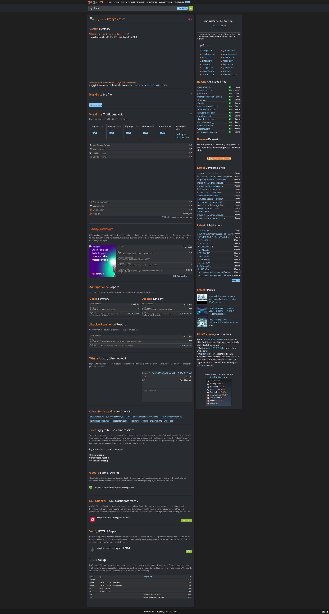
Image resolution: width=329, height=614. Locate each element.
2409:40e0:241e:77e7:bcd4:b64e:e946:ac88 (218, 234)
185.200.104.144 (205, 247)
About (175, 611)
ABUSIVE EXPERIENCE (165, 2)
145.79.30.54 (203, 231)
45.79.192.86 (203, 250)
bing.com (206, 64)
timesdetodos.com (206, 119)
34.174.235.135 (204, 266)
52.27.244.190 (203, 253)
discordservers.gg (205, 122)
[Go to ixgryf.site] (123, 19)
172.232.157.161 (204, 240)
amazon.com (229, 57)
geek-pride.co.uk (205, 90)
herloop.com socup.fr (208, 189)
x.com (205, 57)
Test (190, 551)
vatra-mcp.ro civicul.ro (209, 173)
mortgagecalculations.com (209, 97)
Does (112, 430)
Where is (107, 358)
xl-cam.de (202, 100)
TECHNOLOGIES (179, 2)
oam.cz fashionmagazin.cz (211, 205)
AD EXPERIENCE (152, 2)
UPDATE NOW (219, 25)
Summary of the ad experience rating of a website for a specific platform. (121, 292)
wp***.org (168, 421)
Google (104, 472)
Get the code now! (218, 377)
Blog (162, 611)
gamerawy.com (204, 87)
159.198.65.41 (203, 269)
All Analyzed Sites (151, 611)
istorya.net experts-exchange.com (214, 176)
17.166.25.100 (203, 263)
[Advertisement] (140, 61)
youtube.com (229, 50)
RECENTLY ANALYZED (128, 2)
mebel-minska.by (205, 125)
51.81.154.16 (202, 243)
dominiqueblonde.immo (100, 421)
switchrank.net (204, 116)
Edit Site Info (96, 105)
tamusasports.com (206, 113)
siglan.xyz (135, 421)
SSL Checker (113, 501)
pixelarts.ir (202, 93)
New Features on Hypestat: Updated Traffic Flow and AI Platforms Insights (221, 311)
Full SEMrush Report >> (182, 276)
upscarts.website (121, 421)
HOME (109, 2)
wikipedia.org (208, 71)
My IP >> (236, 281)
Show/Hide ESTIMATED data (215, 339)
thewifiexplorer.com (206, 109)
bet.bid (144, 421)
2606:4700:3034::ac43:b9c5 (141, 85)
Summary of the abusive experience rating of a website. (113, 330)
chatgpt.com (208, 67)
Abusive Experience (107, 324)
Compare (183, 8)
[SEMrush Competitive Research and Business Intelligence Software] (101, 229)
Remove (206, 354)
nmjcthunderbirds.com (207, 132)
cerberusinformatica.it (170, 417)
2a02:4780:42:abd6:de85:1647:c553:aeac (216, 275)
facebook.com (209, 54)
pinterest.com (208, 74)
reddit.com (228, 61)
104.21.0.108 (161, 85)
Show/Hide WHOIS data (213, 348)
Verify (104, 531)
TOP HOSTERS (140, 2)
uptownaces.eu (97, 417)
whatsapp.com (230, 74)
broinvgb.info (156, 421)
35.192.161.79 (203, 256)
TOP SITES (116, 2)
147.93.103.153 (203, 259)
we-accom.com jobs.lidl (209, 202)
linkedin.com (228, 64)
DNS (97, 560)
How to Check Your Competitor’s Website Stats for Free (223, 323)
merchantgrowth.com (207, 106)
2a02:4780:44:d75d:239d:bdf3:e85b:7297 (216, 272)
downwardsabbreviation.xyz (145, 417)
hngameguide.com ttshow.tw (211, 179)
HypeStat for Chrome (221, 158)
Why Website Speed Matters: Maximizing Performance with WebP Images (222, 299)
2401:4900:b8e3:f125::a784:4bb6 (213, 237)
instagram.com (230, 54)
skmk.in (200, 103)
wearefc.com (203, 129)
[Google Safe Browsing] (90, 487)
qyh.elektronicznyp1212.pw (118, 417)
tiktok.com (207, 61)
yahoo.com (228, 67)
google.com (207, 50)
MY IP (187, 2)
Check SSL (187, 521)
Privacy (168, 611)
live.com (227, 71)
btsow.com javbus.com (209, 192)
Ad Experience (104, 287)
